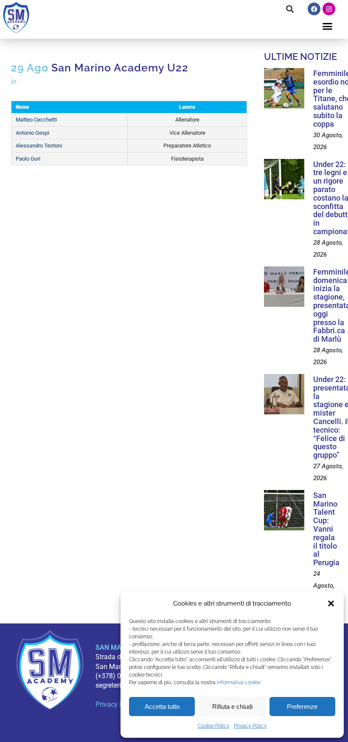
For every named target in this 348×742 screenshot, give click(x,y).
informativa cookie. (239, 682)
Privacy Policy (250, 726)
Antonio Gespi (32, 133)
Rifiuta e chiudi (232, 706)
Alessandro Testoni (39, 145)
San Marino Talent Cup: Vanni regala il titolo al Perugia (326, 529)
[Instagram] (329, 9)
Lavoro (187, 107)
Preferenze (302, 706)
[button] (331, 603)
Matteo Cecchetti (36, 119)
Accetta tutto (162, 706)
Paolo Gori (28, 159)
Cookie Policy (214, 726)
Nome (22, 107)
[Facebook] (314, 9)
